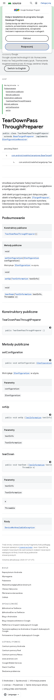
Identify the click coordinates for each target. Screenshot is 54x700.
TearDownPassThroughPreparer (20, 234)
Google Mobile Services (12, 663)
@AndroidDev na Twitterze (13, 612)
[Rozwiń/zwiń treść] (18, 85)
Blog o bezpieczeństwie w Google (16, 621)
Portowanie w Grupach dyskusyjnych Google (20, 635)
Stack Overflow (8, 667)
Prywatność (18, 685)
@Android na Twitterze (11, 608)
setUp (7, 278)
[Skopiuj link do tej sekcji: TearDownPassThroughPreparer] (43, 320)
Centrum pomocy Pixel (11, 650)
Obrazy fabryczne (9, 589)
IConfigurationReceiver (14, 139)
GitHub (5, 597)
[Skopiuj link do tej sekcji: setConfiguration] (25, 352)
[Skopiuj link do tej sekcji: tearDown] (16, 454)
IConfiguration (31, 258)
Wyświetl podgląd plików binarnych (16, 585)
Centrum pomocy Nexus (12, 654)
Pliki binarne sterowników (12, 593)
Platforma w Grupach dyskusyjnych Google (20, 625)
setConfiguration (14, 258)
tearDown (9, 294)
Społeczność (21, 681)
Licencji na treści (26, 547)
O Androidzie (7, 681)
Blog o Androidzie (9, 616)
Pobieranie (6, 580)
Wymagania (7, 576)
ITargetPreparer (40, 197)
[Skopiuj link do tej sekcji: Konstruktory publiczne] (40, 312)
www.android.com (10, 659)
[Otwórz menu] (4, 3)
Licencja (7, 685)
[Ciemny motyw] (50, 327)
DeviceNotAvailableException (20, 527)
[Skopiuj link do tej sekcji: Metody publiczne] (31, 344)
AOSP (4, 79)
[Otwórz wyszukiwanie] (31, 3)
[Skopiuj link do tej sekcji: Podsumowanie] (27, 218)
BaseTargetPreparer (23, 136)
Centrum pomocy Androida (13, 646)
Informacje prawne (38, 681)
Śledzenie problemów (11, 671)
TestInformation (20, 278)
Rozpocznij (27, 46)
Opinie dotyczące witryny (37, 685)
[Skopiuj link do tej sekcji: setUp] (11, 407)
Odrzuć (27, 38)
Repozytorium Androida (12, 572)
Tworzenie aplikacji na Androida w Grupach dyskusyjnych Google (26, 630)
